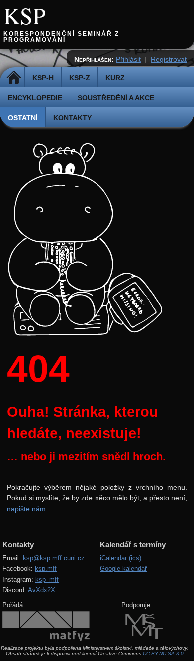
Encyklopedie (35, 98)
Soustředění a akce (116, 98)
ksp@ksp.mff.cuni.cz (54, 558)
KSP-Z (79, 78)
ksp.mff (46, 568)
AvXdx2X (41, 590)
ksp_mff (47, 579)
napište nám (26, 509)
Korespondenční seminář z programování (61, 37)
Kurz (115, 78)
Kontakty (72, 118)
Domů (13, 78)
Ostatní (23, 118)
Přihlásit (128, 59)
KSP (24, 15)
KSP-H (43, 78)
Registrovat (169, 59)
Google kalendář (123, 568)
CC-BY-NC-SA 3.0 (163, 653)
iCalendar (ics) (120, 558)
